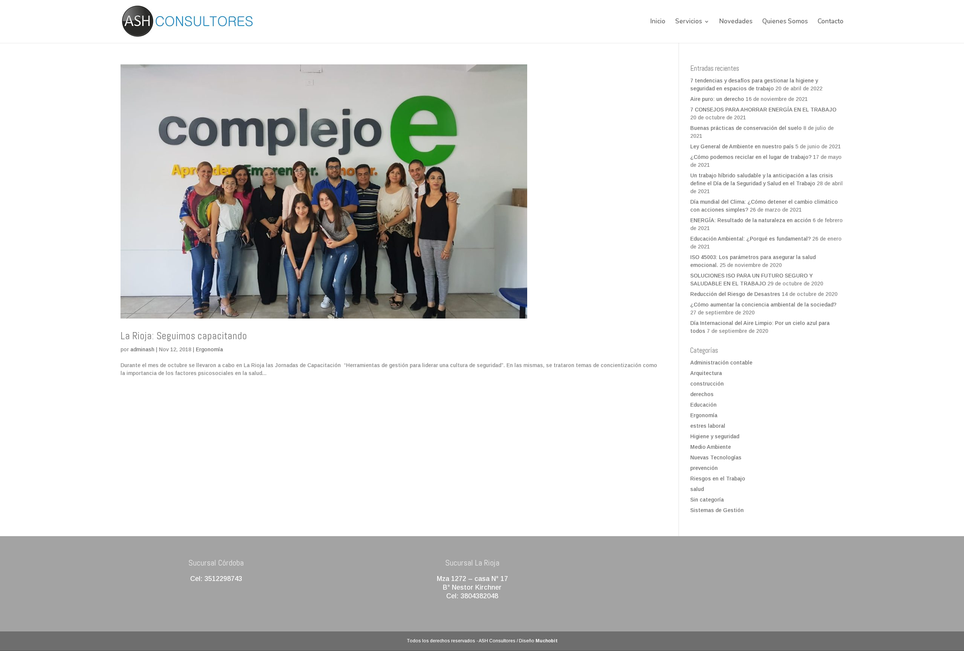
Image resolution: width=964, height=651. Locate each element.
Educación (703, 405)
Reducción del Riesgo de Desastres (735, 294)
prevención (704, 468)
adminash (142, 349)
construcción (707, 384)
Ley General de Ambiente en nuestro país (742, 146)
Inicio (657, 22)
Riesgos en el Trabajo (717, 479)
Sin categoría (707, 500)
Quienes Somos (785, 22)
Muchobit (546, 640)
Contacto (831, 22)
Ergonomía (209, 349)
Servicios (688, 22)
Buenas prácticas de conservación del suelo (746, 128)
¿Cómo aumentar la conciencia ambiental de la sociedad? (763, 305)
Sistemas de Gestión (717, 510)
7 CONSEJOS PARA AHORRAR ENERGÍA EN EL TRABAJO (763, 110)
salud (697, 489)
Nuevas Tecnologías (715, 457)
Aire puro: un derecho (717, 99)
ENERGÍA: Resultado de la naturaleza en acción (750, 220)
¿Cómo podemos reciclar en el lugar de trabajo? (750, 157)
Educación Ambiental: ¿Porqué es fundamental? (750, 239)
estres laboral (707, 426)
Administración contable (721, 363)
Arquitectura (706, 373)
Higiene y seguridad (714, 436)
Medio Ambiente (710, 447)
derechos (702, 394)
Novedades (735, 22)
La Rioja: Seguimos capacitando (183, 335)
